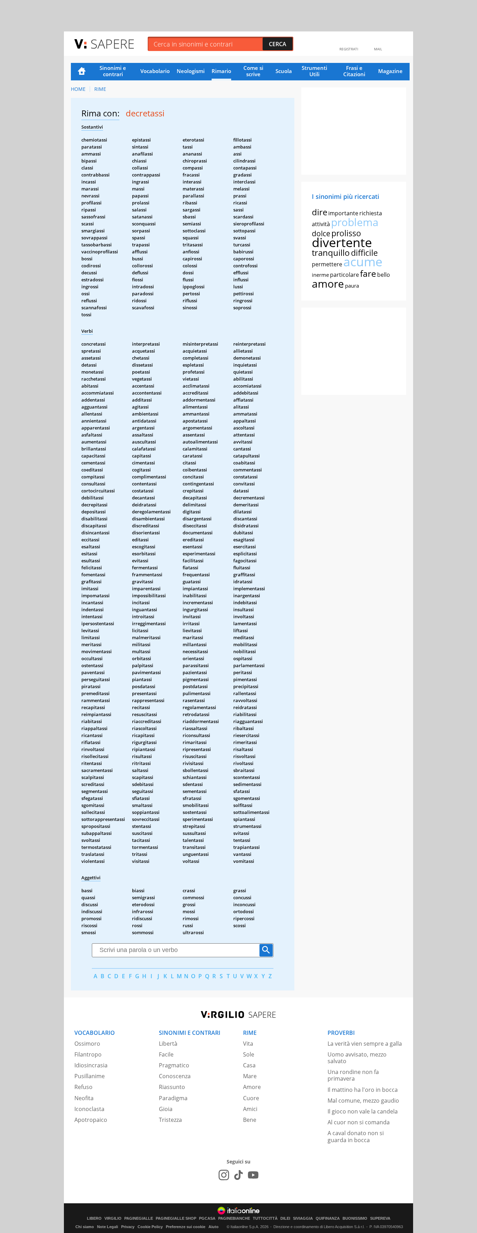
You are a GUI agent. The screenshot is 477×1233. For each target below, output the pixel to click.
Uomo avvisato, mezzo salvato (357, 1058)
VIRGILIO (113, 1218)
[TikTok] (238, 1175)
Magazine (390, 70)
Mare (250, 1076)
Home (82, 71)
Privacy (127, 1227)
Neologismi (191, 70)
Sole (248, 1054)
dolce (321, 233)
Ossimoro (87, 1043)
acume (362, 261)
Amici (250, 1109)
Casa (249, 1065)
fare (368, 273)
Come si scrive (253, 71)
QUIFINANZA (328, 1218)
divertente (342, 242)
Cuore (251, 1098)
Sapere (112, 43)
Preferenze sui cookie (185, 1227)
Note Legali (107, 1227)
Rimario (221, 70)
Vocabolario (155, 70)
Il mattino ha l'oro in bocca (363, 1090)
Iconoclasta (89, 1109)
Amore (252, 1087)
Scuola (284, 70)
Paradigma (173, 1098)
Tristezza (170, 1120)
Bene (249, 1120)
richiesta (370, 213)
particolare (344, 275)
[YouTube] (253, 1175)
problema (355, 222)
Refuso (83, 1087)
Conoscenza (175, 1076)
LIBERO (94, 1218)
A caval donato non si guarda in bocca (356, 1136)
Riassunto (172, 1087)
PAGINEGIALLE (138, 1218)
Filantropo (88, 1054)
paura (352, 285)
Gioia (166, 1109)
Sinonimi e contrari (113, 71)
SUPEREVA (380, 1218)
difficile (364, 252)
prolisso (346, 233)
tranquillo (331, 252)
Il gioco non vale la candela (363, 1111)
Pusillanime (89, 1076)
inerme (320, 274)
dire (319, 212)
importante (343, 213)
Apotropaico (90, 1120)
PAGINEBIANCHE (234, 1218)
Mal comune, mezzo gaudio (363, 1100)
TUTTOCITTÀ (265, 1218)
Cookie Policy (150, 1227)
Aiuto (213, 1227)
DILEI (285, 1218)
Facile (166, 1054)
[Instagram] (224, 1175)
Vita (248, 1043)
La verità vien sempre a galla (365, 1043)
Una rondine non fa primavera (353, 1075)
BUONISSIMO (355, 1218)
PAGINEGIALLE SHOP (176, 1218)
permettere (327, 264)
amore (328, 283)
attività (321, 224)
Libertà (168, 1043)
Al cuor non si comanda (359, 1122)
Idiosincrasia (91, 1065)
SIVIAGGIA (303, 1218)
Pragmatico (174, 1065)
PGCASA (207, 1218)
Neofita (84, 1098)
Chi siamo (84, 1227)
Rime (100, 89)
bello (383, 275)
